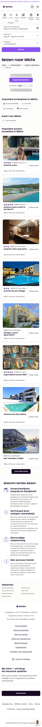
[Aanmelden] (32, 6)
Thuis (4, 65)
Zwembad (9, 109)
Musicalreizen (6, 596)
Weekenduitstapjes (27, 593)
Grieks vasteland (32, 65)
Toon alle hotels (21, 471)
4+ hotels (27, 104)
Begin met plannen (21, 80)
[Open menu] (37, 6)
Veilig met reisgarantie (21, 639)
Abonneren (21, 693)
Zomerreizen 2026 (7, 588)
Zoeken (21, 49)
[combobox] (19, 29)
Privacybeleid (21, 626)
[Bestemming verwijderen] (37, 28)
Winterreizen (25, 588)
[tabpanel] (21, 38)
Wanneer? (7, 34)
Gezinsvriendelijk (12, 104)
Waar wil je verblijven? (12, 27)
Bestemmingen (21, 643)
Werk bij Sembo (21, 635)
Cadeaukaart (21, 647)
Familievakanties (7, 593)
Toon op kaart (10, 120)
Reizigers (7, 42)
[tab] (5, 18)
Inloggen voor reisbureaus (21, 652)
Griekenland (15, 65)
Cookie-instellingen (23, 659)
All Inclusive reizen (8, 591)
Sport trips (24, 591)
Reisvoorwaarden (21, 630)
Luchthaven (13, 86)
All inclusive (24, 109)
